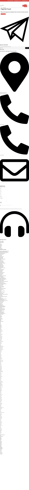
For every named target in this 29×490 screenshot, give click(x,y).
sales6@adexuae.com (25, 0)
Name (0, 188)
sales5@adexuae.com (17, 0)
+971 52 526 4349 (10, 0)
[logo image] (4, 5)
